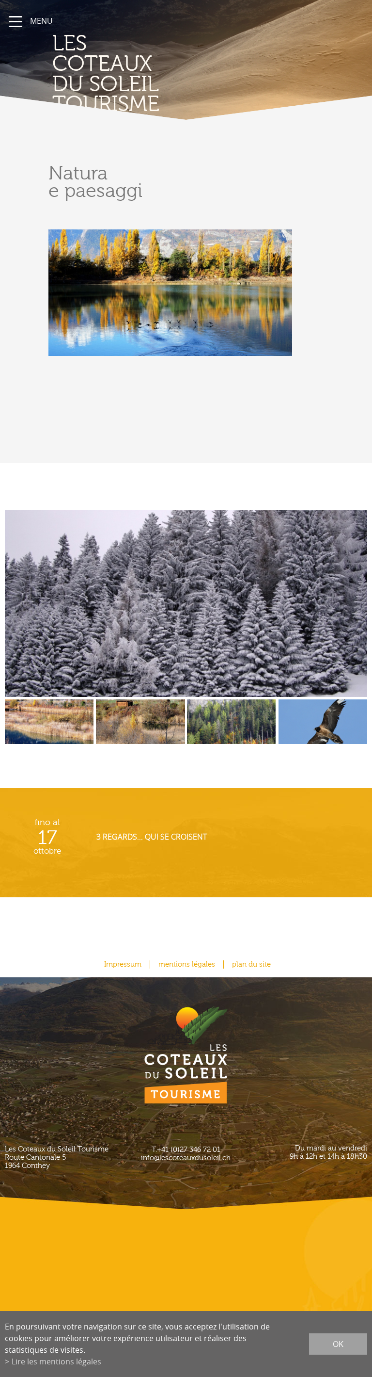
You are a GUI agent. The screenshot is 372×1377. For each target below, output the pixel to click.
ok (338, 1344)
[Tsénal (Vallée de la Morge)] (186, 603)
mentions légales (186, 964)
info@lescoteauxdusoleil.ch (186, 1158)
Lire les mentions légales (56, 1361)
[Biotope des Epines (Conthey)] (140, 728)
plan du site (251, 964)
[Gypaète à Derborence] (323, 728)
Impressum (122, 964)
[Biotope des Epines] (49, 728)
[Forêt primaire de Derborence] (231, 728)
